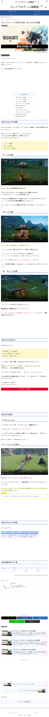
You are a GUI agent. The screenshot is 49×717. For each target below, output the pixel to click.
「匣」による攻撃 (22, 101)
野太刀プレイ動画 (25, 389)
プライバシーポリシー (12, 712)
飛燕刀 (26, 570)
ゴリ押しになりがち (22, 109)
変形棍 (38, 570)
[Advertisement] (24, 81)
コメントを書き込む (24, 701)
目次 (22, 94)
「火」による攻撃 (22, 99)
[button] (32, 621)
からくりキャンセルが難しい (24, 112)
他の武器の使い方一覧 (21, 116)
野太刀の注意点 (19, 107)
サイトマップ (36, 712)
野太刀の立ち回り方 (20, 105)
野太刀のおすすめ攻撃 (21, 97)
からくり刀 (4, 567)
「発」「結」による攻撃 (23, 103)
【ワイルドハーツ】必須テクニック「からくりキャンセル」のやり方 (21, 496)
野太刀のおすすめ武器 (21, 114)
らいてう (13, 583)
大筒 (14, 570)
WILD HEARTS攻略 (5, 55)
